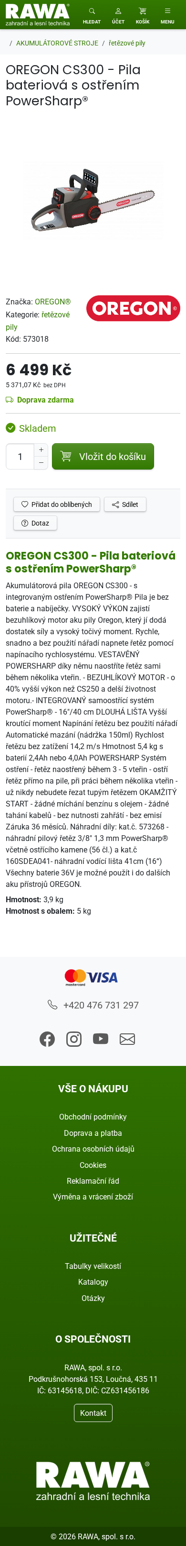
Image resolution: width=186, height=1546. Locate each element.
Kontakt (93, 1413)
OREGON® (53, 301)
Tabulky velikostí (93, 1266)
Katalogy (93, 1282)
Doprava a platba (93, 1133)
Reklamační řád (93, 1181)
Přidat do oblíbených (61, 504)
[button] (118, 14)
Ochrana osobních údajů (93, 1149)
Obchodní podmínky (93, 1116)
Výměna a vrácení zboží (93, 1196)
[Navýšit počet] (41, 450)
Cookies (93, 1165)
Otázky (93, 1298)
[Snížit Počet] (41, 463)
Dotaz (39, 523)
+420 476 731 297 (100, 1005)
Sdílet (129, 504)
